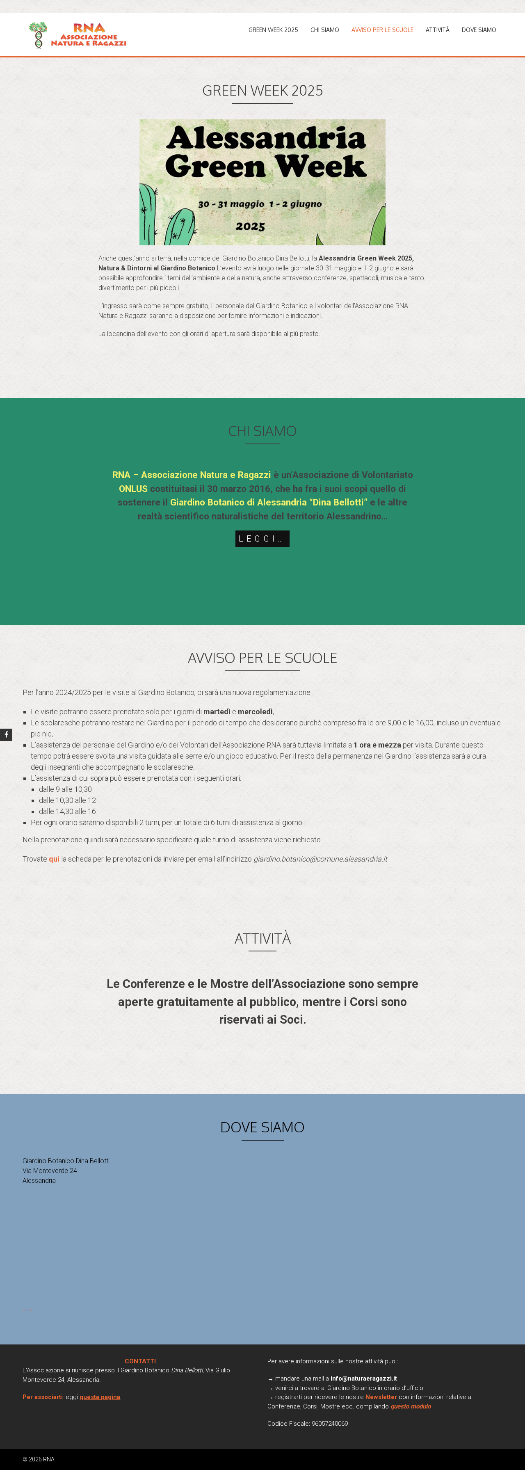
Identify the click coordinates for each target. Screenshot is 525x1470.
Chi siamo (324, 29)
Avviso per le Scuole (382, 29)
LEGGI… (262, 539)
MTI (24, 1310)
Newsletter (382, 1397)
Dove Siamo (479, 29)
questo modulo (410, 1406)
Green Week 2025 (273, 29)
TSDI (30, 1310)
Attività (438, 29)
